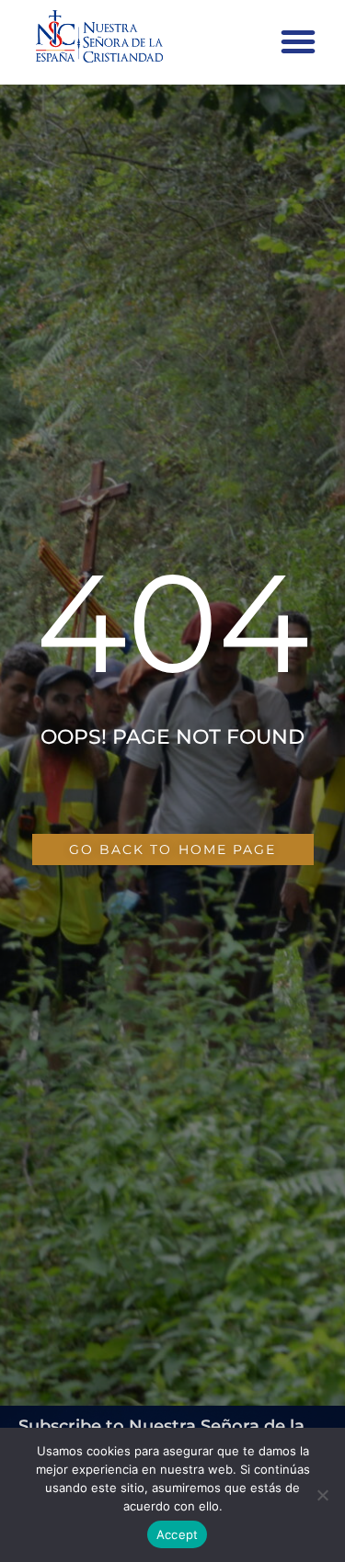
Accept (177, 1534)
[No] (322, 1495)
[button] (298, 41)
